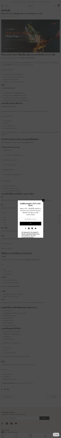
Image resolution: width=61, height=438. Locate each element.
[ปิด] (43, 200)
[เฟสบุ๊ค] (25, 228)
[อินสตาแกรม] (28, 228)
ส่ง (30, 223)
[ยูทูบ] (35, 228)
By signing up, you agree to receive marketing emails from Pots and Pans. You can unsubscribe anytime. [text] (30, 234)
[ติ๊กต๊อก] (32, 228)
